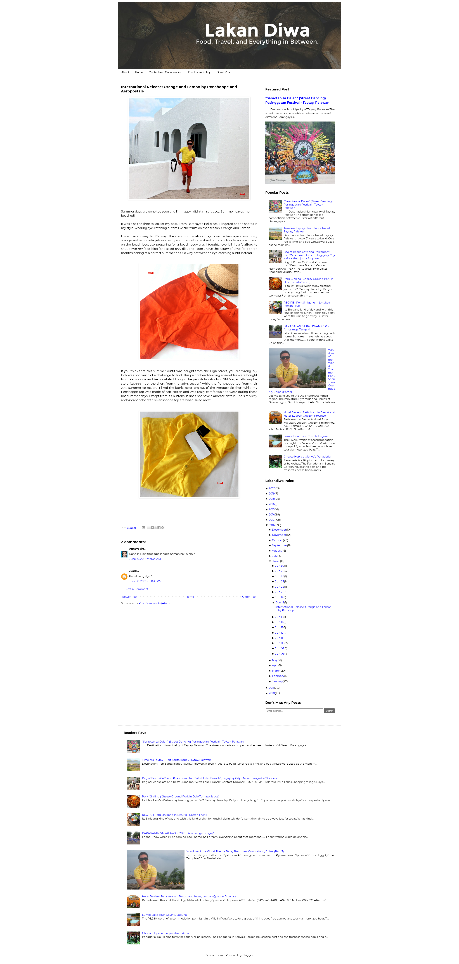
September (279, 545)
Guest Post (224, 72)
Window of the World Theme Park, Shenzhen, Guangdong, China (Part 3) (235, 851)
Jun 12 (279, 632)
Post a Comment (137, 589)
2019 (272, 493)
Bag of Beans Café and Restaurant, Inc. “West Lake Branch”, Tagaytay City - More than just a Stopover (309, 255)
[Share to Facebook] (159, 527)
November (279, 534)
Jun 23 (279, 581)
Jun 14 (279, 622)
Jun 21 (279, 592)
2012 (272, 525)
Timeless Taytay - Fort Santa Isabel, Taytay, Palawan (307, 230)
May (275, 660)
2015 (272, 509)
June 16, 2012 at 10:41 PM (145, 581)
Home (139, 72)
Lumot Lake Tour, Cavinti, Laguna (306, 436)
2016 (272, 504)
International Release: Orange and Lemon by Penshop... (303, 608)
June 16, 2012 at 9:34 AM (145, 559)
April (275, 665)
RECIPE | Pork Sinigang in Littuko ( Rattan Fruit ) (307, 304)
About (125, 72)
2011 (271, 687)
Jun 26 (279, 576)
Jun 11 (279, 637)
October (277, 540)
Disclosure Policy (199, 72)
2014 (272, 514)
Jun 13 (279, 627)
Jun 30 (279, 565)
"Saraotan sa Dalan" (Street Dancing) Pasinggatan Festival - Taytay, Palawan (308, 204)
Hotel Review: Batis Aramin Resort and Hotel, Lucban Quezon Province (309, 414)
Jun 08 (280, 648)
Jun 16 (280, 602)
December (279, 529)
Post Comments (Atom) (155, 603)
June (276, 561)
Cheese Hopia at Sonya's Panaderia (307, 456)
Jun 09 (279, 643)
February (278, 676)
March (276, 670)
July (274, 555)
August (277, 550)
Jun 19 (279, 597)
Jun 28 (279, 571)
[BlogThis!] (152, 527)
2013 (272, 519)
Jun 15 (279, 616)
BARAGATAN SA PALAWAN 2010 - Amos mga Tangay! (306, 328)
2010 (272, 693)
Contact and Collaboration (165, 72)
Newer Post (129, 596)
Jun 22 (279, 586)
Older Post (249, 596)
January (277, 681)
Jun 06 (279, 653)
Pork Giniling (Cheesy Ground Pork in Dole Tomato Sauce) (308, 280)
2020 (272, 488)
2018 (272, 498)
